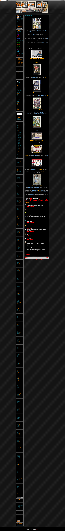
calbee (17, 217)
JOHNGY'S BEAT (18, 92)
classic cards (18, 231)
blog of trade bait (18, 202)
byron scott (18, 215)
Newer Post (27, 257)
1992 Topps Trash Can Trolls (19, 506)
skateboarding (18, 408)
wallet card (17, 487)
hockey (17, 292)
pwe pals (17, 378)
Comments (18, 114)
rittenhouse (17, 385)
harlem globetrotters (18, 286)
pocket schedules (18, 369)
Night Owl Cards (18, 99)
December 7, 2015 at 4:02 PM (30, 218)
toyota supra (18, 472)
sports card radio (18, 418)
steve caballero (18, 433)
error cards (18, 254)
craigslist (17, 238)
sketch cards (18, 409)
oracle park (18, 355)
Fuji (20, 16)
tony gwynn (41, 200)
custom (17, 240)
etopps (17, 255)
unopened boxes (18, 479)
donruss (37, 199)
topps (43, 200)
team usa (17, 449)
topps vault (17, 471)
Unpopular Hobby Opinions (19, 143)
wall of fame (18, 486)
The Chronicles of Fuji (31, 4)
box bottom (17, 207)
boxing (17, 210)
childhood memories (32, 199)
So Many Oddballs (19, 134)
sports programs (18, 425)
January (18, 153)
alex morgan (18, 176)
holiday (17, 293)
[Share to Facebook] (36, 198)
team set (17, 448)
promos (17, 377)
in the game (18, 301)
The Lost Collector (29, 219)
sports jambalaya (18, 423)
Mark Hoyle (28, 237)
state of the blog (18, 431)
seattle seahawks (18, 401)
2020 (17, 127)
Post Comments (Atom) (39, 259)
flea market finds (18, 263)
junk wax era (18, 310)
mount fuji (17, 340)
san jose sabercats (18, 395)
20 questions (18, 162)
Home (37, 257)
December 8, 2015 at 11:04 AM (30, 235)
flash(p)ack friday (18, 261)
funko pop (17, 269)
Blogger (37, 529)
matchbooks (18, 331)
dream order (18, 248)
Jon (27, 211)
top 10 (17, 462)
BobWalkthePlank (29, 228)
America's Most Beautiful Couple (19, 145)
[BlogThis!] (35, 198)
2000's (17, 163)
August (18, 148)
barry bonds (18, 186)
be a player (17, 193)
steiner (17, 432)
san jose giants (18, 394)
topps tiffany (18, 470)
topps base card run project (19, 465)
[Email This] (34, 198)
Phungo (18, 101)
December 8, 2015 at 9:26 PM (30, 252)
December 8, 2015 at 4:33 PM (30, 239)
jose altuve (17, 309)
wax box (17, 488)
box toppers (18, 209)
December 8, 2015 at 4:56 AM (30, 231)
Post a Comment (28, 254)
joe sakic (17, 308)
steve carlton (18, 434)
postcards (17, 372)
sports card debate (18, 417)
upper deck (46, 200)
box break (17, 208)
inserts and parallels (40, 199)
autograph (28, 199)
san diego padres (37, 200)
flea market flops (18, 264)
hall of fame (18, 285)
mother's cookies (18, 339)
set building (17, 402)
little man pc (18, 325)
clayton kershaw (18, 232)
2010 (17, 157)
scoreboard (18, 400)
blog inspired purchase (18, 201)
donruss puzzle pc (18, 247)
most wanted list (18, 338)
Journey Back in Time (19, 142)
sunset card (18, 440)
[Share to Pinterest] (37, 198)
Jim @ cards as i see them (19, 118)
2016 (17, 130)
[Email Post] (33, 198)
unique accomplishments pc (19, 478)
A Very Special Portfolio (19, 137)
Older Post (46, 257)
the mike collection (18, 455)
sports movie (18, 424)
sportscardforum (18, 426)
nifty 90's (17, 347)
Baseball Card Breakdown (19, 94)
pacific (17, 356)
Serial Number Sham (19, 132)
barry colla (17, 187)
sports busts (18, 416)
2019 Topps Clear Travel (19, 516)
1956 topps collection (18, 161)
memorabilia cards (18, 332)
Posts (17, 113)
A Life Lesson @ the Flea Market (19, 133)
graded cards (18, 279)
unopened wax (18, 480)
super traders (18, 441)
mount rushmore (18, 341)
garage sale (18, 271)
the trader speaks (18, 456)
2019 (17, 128)
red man (17, 380)
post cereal (17, 371)
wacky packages (18, 485)
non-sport (17, 348)
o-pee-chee (18, 349)
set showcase (18, 403)
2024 (17, 124)
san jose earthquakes (18, 393)
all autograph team (18, 177)
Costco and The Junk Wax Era (19, 141)
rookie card (33, 200)
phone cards (18, 364)
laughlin (17, 317)
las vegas (17, 316)
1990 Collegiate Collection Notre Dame (20, 505)
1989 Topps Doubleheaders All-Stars (20, 504)
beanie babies (18, 194)
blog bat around (18, 200)
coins (17, 233)
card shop (17, 218)
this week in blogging (18, 457)
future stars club (18, 270)
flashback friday (18, 262)
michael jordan (18, 333)
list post (17, 323)
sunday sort (18, 439)
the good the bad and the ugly (19, 454)
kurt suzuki (17, 315)
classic (17, 230)
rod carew (17, 386)
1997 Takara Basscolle (18, 507)
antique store (18, 179)
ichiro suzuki (18, 300)
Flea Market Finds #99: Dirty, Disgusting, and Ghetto (19, 140)
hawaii (17, 287)
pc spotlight (18, 362)
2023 (17, 125)
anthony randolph (18, 178)
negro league (18, 346)
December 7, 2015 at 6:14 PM (30, 222)
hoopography (18, 295)
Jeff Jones (28, 215)
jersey (17, 307)
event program (18, 256)
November (19, 146)
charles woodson (18, 225)
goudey (17, 278)
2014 (17, 154)
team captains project (18, 447)
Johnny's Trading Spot (19, 103)
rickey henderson (29, 200)
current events (18, 239)
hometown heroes (18, 294)
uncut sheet (18, 477)
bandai (17, 185)
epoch (17, 253)
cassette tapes (18, 222)
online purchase (18, 354)
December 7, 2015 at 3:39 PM (30, 206)
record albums (18, 379)
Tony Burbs (28, 203)
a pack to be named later (19, 171)
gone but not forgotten (18, 277)
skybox (17, 410)
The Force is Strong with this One (19, 136)
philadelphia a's (18, 363)
